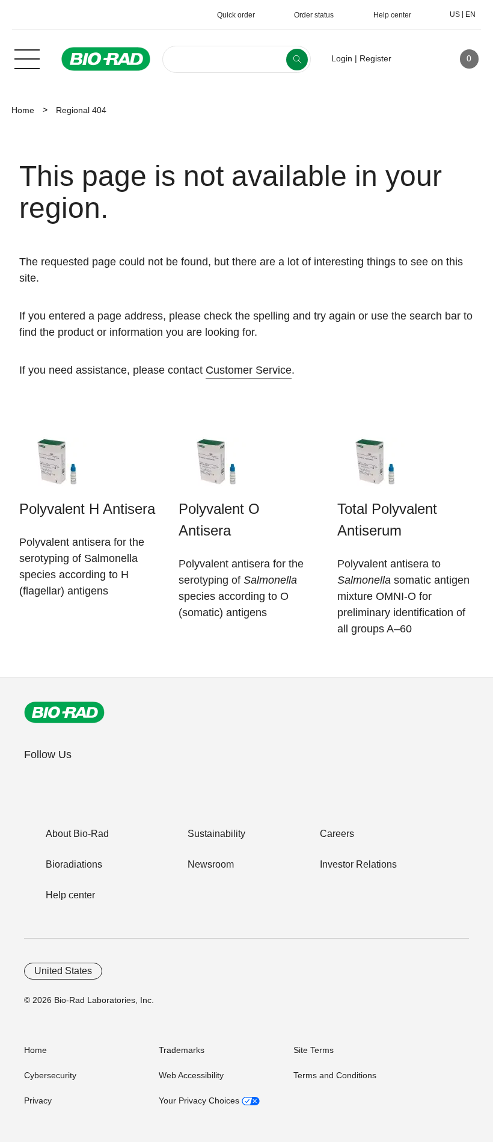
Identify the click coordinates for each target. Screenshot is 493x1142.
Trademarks (181, 1050)
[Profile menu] (418, 59)
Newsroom (211, 864)
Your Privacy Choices (200, 1100)
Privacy (38, 1100)
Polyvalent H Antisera (87, 509)
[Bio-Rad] (64, 712)
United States (63, 971)
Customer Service (249, 370)
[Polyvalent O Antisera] (216, 467)
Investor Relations (358, 864)
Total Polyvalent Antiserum (387, 520)
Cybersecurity (50, 1075)
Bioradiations (74, 864)
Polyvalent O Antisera (219, 520)
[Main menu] (27, 58)
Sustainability (216, 834)
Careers (337, 834)
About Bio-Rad (77, 834)
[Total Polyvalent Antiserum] (374, 467)
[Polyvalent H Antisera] (56, 467)
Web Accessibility (191, 1075)
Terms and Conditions (334, 1075)
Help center (70, 895)
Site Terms (313, 1050)
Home (22, 110)
